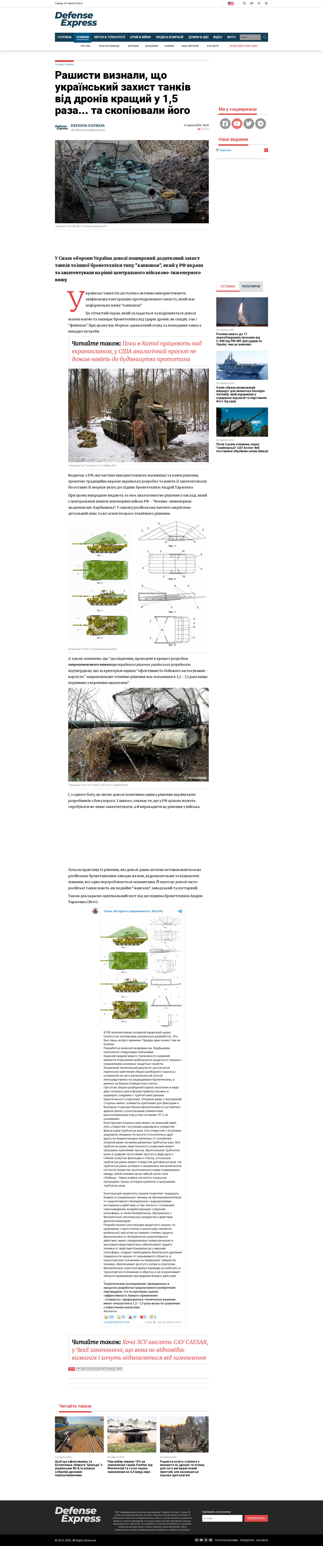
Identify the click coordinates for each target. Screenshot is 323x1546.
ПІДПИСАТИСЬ (256, 1518)
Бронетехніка (106, 1369)
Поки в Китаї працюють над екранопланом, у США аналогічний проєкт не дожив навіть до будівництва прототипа (137, 351)
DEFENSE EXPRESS (88, 125)
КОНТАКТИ (262, 1540)
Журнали (133, 46)
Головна (59, 64)
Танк (119, 1369)
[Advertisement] (192, 20)
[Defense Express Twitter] (259, 4)
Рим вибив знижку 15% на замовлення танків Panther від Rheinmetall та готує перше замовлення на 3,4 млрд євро (130, 1467)
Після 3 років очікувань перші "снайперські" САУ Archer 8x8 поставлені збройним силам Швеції (242, 447)
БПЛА (93, 1369)
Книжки (169, 46)
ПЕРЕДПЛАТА (247, 1540)
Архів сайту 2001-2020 (243, 46)
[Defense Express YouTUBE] (252, 4)
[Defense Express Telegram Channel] (266, 4)
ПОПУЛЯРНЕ (251, 286)
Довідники (151, 46)
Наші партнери (190, 46)
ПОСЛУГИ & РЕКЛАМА (226, 1540)
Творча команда (109, 46)
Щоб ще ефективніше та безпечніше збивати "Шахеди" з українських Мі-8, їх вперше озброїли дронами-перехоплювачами (78, 1468)
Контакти (213, 46)
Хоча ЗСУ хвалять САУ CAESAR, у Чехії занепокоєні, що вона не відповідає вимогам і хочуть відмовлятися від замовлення (140, 1349)
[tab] (228, 286)
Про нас (85, 46)
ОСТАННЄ (228, 286)
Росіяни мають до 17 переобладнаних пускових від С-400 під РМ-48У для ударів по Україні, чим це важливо (239, 339)
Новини (70, 64)
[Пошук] (264, 37)
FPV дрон (82, 1369)
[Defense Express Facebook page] (245, 4)
